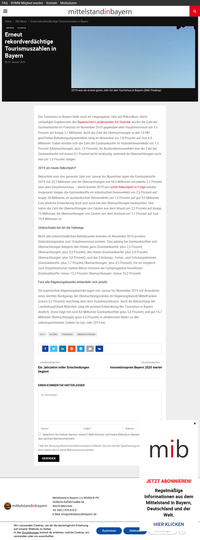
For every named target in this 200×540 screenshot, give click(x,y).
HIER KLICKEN (169, 524)
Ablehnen (135, 531)
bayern (53, 334)
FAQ (5, 3)
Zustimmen (109, 531)
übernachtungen (86, 334)
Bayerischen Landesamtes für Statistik (104, 122)
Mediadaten (68, 3)
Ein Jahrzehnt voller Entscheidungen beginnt (63, 369)
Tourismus (21, 27)
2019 (42, 334)
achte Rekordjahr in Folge (127, 187)
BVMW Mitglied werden (27, 3)
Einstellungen (30, 533)
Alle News (10, 27)
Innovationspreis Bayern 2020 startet (136, 367)
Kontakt (51, 3)
